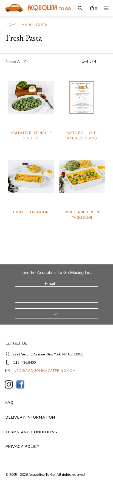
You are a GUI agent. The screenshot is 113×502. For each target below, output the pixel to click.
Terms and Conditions (31, 432)
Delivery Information (30, 417)
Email (50, 283)
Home (11, 25)
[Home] (37, 8)
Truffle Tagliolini (31, 212)
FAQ (9, 402)
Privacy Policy (22, 446)
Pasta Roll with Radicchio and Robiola (82, 138)
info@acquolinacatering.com (44, 371)
